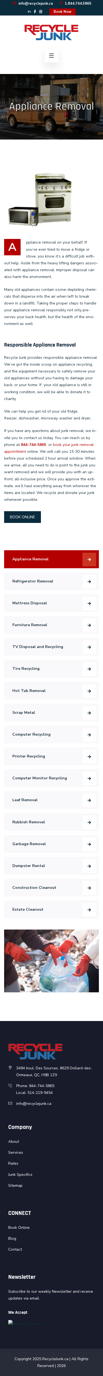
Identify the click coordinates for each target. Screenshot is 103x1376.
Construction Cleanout (34, 887)
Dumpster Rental (28, 865)
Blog (12, 1238)
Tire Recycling (26, 668)
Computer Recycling (31, 734)
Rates (13, 1163)
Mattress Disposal (29, 603)
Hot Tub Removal (29, 690)
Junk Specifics (20, 1174)
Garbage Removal (29, 844)
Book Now (62, 11)
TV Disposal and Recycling (37, 646)
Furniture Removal (29, 625)
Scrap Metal (23, 712)
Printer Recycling (28, 756)
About (13, 1141)
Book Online (19, 1227)
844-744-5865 (33, 444)
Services (15, 1152)
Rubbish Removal (28, 822)
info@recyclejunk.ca (35, 3)
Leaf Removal (25, 800)
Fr (29, 12)
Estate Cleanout (27, 909)
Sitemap (15, 1185)
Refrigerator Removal (32, 581)
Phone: (22, 1085)
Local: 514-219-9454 (34, 1092)
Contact (15, 1249)
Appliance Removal (30, 559)
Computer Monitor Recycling (39, 778)
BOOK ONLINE (22, 517)
